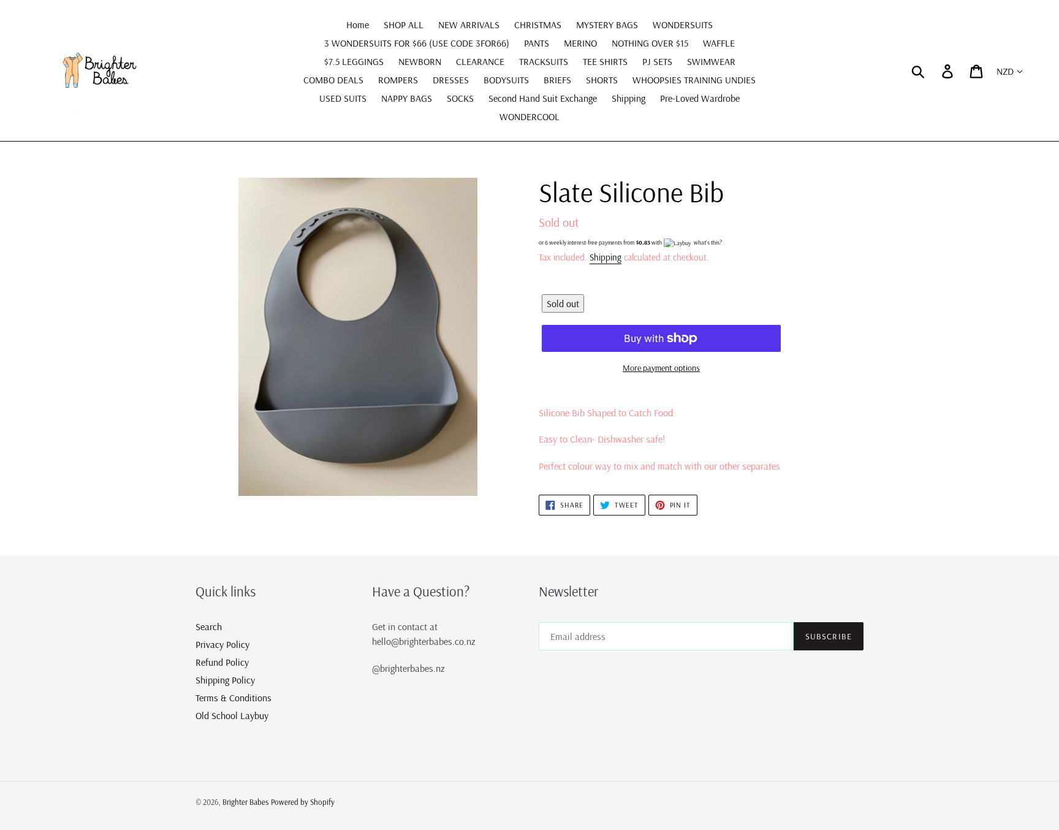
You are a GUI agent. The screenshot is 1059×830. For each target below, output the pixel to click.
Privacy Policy (222, 644)
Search (208, 626)
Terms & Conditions (233, 697)
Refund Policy (222, 662)
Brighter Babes (245, 802)
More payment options (661, 367)
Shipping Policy (225, 680)
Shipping (605, 257)
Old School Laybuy (231, 715)
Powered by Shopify (303, 802)
